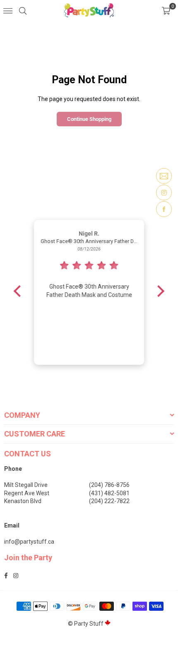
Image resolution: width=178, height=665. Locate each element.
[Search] (22, 10)
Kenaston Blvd (22, 501)
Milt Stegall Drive (26, 485)
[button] (166, 10)
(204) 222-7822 (109, 501)
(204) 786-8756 (109, 485)
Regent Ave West (26, 493)
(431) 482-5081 (109, 493)
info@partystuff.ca (29, 541)
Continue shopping (89, 119)
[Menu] (7, 10)
